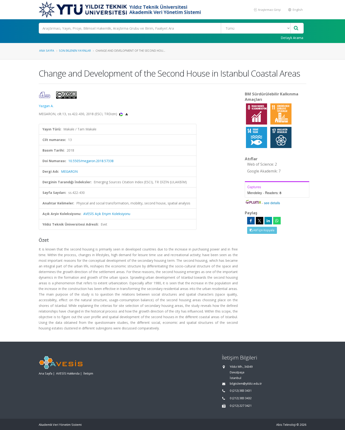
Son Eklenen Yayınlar (75, 50)
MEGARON (69, 171)
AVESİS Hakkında (68, 373)
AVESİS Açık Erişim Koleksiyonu (106, 213)
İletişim (88, 373)
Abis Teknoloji (286, 425)
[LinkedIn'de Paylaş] (268, 220)
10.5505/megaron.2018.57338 (91, 161)
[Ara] (296, 28)
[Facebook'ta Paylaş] (251, 220)
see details (272, 202)
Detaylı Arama (292, 37)
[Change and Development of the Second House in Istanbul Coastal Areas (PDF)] (45, 94)
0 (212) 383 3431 (241, 391)
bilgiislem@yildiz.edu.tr (246, 384)
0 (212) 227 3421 (241, 406)
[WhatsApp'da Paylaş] (277, 220)
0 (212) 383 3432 (241, 398)
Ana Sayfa (46, 50)
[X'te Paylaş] (259, 220)
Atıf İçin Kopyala (263, 230)
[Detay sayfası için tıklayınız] (257, 113)
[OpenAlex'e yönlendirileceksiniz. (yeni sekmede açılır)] (126, 114)
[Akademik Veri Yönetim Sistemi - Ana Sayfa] (83, 9)
